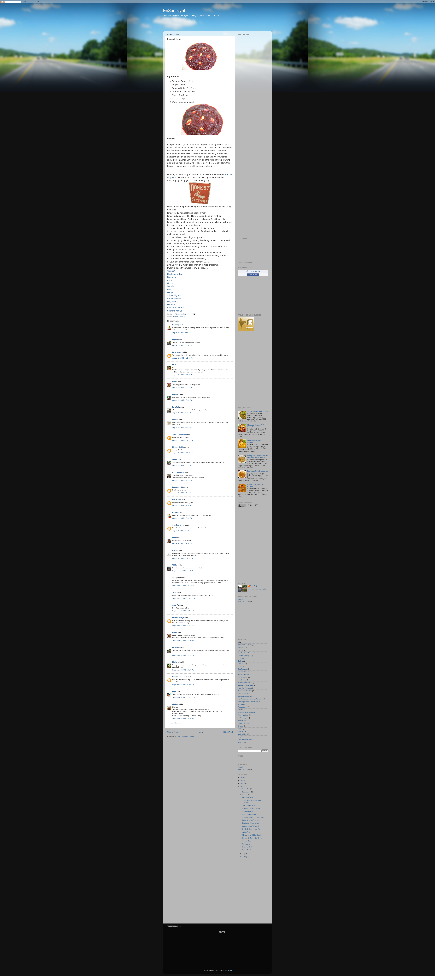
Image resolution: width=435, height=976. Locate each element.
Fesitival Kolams (244, 674)
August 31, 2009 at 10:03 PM (182, 558)
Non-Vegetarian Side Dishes (248, 702)
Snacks (240, 720)
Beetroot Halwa (247, 797)
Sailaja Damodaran (179, 434)
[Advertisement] (206, 25)
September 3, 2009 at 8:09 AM (183, 670)
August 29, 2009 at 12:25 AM (182, 387)
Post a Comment (176, 723)
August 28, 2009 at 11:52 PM (182, 375)
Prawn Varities (243, 715)
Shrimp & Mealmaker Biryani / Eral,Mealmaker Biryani (257, 456)
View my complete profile (257, 589)
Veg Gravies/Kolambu (245, 739)
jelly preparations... (244, 683)
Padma (175, 382)
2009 (242, 786)
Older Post (227, 732)
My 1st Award (246, 832)
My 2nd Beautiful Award (250, 826)
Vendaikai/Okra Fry (248, 811)
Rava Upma (246, 844)
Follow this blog (253, 274)
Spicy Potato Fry (248, 847)
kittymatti (176, 394)
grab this (241, 601)
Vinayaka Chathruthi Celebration (253, 817)
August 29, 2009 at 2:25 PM (182, 480)
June (244, 857)
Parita (174, 537)
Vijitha (174, 460)
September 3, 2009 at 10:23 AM (183, 685)
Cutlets (240, 661)
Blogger (230, 970)
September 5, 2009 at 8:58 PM (183, 718)
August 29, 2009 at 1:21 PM (182, 465)
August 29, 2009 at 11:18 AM (182, 453)
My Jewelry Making (245, 696)
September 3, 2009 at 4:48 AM (183, 655)
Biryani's (241, 650)
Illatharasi (176, 662)
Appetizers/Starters (245, 645)
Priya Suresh (177, 352)
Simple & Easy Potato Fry (251, 829)
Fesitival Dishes (243, 672)
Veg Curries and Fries (246, 737)
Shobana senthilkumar (181, 365)
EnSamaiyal (174, 10)
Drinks (240, 666)
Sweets (240, 726)
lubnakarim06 (177, 487)
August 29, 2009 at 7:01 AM (182, 400)
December (246, 789)
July (243, 853)
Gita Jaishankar (178, 525)
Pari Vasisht (176, 500)
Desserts (182, 316)
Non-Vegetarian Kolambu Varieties (250, 699)
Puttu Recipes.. (243, 718)
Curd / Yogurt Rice (248, 805)
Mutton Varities (243, 693)
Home (200, 732)
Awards (175, 316)
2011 (242, 780)
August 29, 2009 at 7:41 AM (182, 413)
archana (175, 419)
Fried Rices (242, 680)
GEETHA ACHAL (178, 472)
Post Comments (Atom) (185, 736)
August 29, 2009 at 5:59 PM (182, 505)
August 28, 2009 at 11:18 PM (182, 358)
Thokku (240, 731)
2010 (242, 783)
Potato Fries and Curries (246, 712)
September (246, 792)
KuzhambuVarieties (245, 691)
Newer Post (172, 732)
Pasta (240, 710)
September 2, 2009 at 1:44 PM (183, 625)
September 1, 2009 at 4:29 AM (183, 571)
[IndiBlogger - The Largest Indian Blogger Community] (246, 330)
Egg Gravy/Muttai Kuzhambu (257, 471)
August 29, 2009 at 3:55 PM (182, 493)
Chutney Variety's (244, 655)
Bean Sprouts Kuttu (249, 814)
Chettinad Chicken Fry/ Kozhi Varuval (255, 426)
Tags (239, 729)
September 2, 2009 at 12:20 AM (183, 598)
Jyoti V (172, 177)
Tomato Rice (246, 841)
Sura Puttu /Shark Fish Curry (257, 411)
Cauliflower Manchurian (250, 823)
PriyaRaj (175, 339)
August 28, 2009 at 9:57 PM (182, 345)
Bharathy (175, 325)
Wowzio (240, 599)
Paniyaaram (242, 707)
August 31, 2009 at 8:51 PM (182, 543)
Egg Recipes (242, 669)
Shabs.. (175, 704)
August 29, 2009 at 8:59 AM (182, 427)
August (245, 795)
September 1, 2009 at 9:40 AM (183, 585)
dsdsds (175, 550)
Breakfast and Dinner (245, 653)
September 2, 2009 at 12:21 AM (183, 611)
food (247, 601)
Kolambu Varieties (244, 688)
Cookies (241, 658)
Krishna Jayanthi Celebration (252, 835)
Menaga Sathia (178, 447)
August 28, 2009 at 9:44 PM (182, 333)
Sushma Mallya (178, 618)
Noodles (241, 704)
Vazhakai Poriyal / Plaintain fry (252, 808)
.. (238, 642)
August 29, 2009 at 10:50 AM (182, 440)
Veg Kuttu (241, 742)
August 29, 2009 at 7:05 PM (182, 518)
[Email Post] (194, 314)
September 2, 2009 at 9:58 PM (183, 640)
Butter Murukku (247, 850)
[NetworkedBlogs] (253, 271)
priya (174, 691)
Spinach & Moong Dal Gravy (252, 838)
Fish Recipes (242, 677)
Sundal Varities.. (243, 723)
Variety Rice (242, 734)
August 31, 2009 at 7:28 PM (182, 531)
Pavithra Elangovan (179, 677)
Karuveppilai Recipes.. (246, 685)
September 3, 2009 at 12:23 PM (183, 697)
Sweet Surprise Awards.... (251, 820)
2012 (242, 777)
